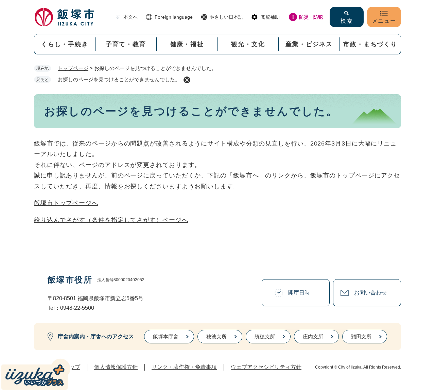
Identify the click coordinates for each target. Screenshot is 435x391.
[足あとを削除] (187, 80)
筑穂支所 (265, 336)
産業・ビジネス (309, 44)
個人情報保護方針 (116, 367)
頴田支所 (361, 336)
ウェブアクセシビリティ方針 (266, 367)
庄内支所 (313, 336)
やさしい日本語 (226, 17)
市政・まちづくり (370, 44)
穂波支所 (216, 336)
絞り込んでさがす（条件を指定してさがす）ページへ (111, 220)
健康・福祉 (187, 44)
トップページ (73, 68)
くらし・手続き (64, 44)
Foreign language (174, 17)
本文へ (130, 17)
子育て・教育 (126, 44)
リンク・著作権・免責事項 (184, 367)
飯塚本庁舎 (165, 336)
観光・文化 (248, 44)
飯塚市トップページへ (66, 203)
